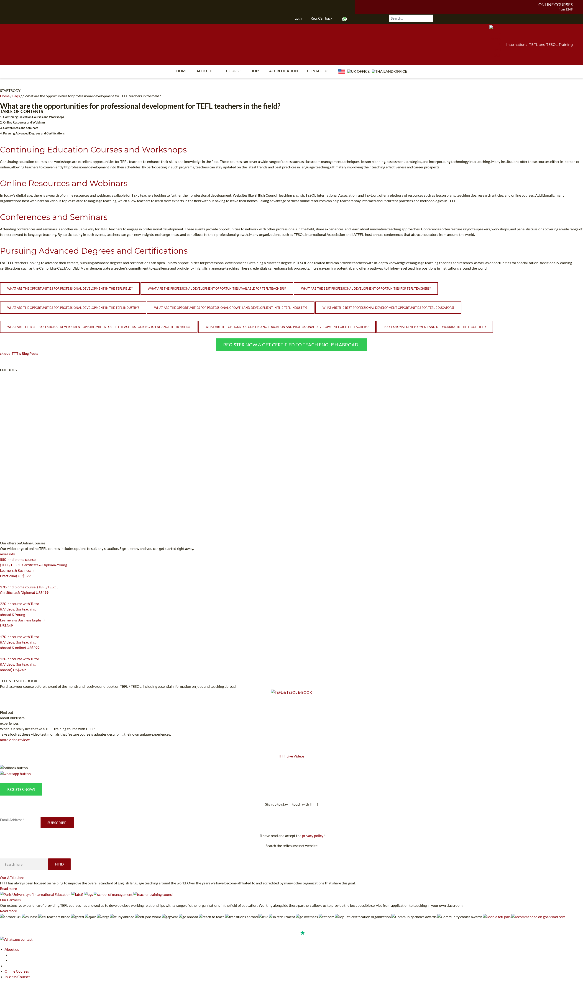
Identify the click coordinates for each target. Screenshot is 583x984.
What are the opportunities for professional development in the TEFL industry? (73, 307)
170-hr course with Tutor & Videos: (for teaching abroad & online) (19, 642)
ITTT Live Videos (291, 756)
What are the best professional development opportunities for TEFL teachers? (366, 288)
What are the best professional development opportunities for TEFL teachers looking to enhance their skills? (98, 327)
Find (59, 864)
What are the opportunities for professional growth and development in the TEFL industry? (230, 307)
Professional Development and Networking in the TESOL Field (435, 327)
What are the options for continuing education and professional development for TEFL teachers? (286, 327)
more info (7, 554)
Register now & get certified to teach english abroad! (291, 344)
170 (2, 653)
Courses (234, 71)
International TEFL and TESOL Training (539, 44)
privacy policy (312, 835)
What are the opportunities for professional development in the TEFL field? (70, 288)
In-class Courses (17, 976)
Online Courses (555, 4)
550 (2, 581)
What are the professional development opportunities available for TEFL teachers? (217, 288)
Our (12, 877)
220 (2, 631)
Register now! (21, 789)
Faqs (16, 96)
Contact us (318, 71)
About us (12, 949)
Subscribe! (57, 822)
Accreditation (283, 71)
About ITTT (207, 71)
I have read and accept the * (293, 835)
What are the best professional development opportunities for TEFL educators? (388, 307)
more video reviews (15, 739)
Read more (8, 888)
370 (2, 598)
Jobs (255, 71)
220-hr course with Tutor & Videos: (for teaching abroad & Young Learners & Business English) (22, 614)
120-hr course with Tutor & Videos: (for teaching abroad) (19, 664)
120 (2, 675)
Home (181, 71)
